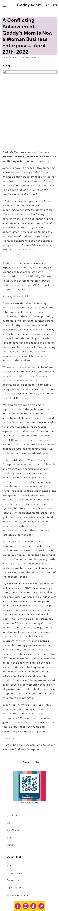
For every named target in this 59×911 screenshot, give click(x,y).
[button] (4, 5)
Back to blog (31, 762)
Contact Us (13, 880)
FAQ (9, 837)
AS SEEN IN (13, 830)
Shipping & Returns (18, 894)
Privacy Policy (14, 872)
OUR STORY (13, 815)
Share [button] (9, 65)
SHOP (10, 822)
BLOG (10, 844)
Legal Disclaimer (16, 887)
